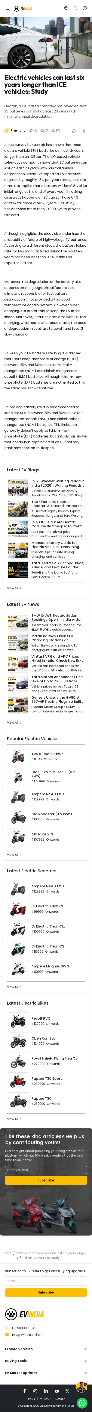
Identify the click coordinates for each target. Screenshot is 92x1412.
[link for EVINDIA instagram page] (35, 1391)
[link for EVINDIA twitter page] (67, 1391)
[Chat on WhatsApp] (82, 1403)
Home (7, 1253)
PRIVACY (45, 1398)
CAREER (60, 1398)
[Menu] (7, 8)
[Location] (66, 8)
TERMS (31, 1398)
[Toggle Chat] (82, 1388)
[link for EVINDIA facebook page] (24, 1391)
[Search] (75, 8)
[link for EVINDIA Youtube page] (57, 1391)
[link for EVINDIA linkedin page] (46, 1391)
